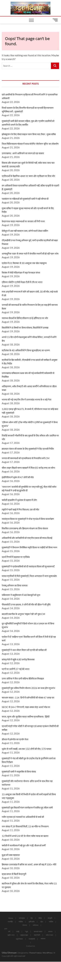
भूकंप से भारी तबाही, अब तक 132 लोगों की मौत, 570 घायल (26, 748)
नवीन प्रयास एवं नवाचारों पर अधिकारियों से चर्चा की (23, 816)
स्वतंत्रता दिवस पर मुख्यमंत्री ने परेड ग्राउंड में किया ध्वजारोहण (28, 518)
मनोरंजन (35, 925)
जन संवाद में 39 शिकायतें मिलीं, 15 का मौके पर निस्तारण (25, 826)
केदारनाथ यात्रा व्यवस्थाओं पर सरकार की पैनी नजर (23, 221)
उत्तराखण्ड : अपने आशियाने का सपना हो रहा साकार (23, 153)
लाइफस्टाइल (24, 935)
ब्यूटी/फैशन (19, 939)
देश (32, 918)
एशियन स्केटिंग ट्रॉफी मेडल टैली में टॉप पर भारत (22, 282)
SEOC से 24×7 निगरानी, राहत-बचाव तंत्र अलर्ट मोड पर (26, 707)
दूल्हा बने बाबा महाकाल (11, 854)
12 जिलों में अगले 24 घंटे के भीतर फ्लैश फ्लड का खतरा (25, 835)
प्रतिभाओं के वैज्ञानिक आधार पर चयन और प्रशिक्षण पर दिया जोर (28, 175)
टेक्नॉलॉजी (32, 939)
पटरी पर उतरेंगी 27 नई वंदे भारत (15, 669)
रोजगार (24, 925)
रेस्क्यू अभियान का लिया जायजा (14, 585)
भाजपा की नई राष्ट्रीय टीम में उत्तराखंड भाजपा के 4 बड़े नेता (26, 399)
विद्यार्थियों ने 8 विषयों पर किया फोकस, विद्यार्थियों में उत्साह (25, 327)
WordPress (47, 953)
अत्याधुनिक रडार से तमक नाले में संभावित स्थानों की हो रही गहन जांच (30, 253)
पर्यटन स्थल (49, 935)
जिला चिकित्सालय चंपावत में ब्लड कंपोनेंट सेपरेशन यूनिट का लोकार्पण (30, 143)
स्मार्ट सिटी (37, 935)
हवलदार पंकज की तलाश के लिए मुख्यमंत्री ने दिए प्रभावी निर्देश (28, 448)
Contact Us (30, 946)
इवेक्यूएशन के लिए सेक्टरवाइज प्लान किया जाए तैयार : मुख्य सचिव (29, 134)
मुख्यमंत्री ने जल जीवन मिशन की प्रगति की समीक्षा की (24, 649)
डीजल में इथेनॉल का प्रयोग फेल (15, 739)
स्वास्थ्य (43, 938)
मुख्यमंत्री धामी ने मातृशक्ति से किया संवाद (19, 771)
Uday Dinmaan (9, 952)
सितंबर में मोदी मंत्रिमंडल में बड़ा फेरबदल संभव (21, 272)
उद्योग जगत (10, 935)
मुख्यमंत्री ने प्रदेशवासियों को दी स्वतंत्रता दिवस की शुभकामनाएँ (28, 566)
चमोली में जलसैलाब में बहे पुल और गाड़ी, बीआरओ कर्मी (24, 845)
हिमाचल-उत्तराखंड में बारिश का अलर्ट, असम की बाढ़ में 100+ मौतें (29, 864)
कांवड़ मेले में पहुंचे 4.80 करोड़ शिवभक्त (18, 659)
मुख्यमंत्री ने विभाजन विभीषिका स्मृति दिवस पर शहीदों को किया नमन (29, 547)
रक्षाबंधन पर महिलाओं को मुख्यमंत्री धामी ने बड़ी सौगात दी (25, 198)
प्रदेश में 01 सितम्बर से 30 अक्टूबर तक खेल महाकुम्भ (24, 263)
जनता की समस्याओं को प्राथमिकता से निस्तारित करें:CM (25, 458)
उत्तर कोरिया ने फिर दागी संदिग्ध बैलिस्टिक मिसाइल (23, 678)
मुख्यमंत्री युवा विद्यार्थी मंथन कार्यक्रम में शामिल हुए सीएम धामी (27, 807)
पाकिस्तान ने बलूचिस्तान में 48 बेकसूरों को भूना (21, 594)
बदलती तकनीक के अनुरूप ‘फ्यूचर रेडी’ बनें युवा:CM (23, 614)
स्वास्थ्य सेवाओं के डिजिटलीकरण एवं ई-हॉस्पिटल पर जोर (25, 318)
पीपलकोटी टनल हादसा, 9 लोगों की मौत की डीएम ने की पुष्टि (26, 604)
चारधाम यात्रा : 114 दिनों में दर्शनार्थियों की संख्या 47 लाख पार (28, 697)
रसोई (17, 931)
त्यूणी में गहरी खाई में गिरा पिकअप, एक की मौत (20, 509)
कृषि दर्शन (31, 922)
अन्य (5, 929)
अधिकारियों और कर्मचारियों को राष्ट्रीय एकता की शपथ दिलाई (27, 537)
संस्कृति (50, 918)
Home (10, 918)
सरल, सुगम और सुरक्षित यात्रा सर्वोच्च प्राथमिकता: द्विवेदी (25, 716)
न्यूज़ (26, 931)
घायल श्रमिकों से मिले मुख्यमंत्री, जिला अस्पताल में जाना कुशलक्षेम (29, 575)
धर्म (9, 931)
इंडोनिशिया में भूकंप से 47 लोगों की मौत (18, 477)
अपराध (50, 931)
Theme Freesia (35, 953)
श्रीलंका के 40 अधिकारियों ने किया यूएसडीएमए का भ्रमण (26, 350)
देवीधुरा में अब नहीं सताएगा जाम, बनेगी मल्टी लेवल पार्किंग (25, 230)
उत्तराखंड (22, 918)
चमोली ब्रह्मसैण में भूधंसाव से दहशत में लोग (19, 499)
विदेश (40, 918)
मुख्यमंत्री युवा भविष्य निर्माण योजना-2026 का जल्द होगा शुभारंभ (28, 688)
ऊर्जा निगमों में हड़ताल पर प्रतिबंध (16, 556)
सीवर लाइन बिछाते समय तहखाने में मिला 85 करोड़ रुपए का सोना (28, 467)
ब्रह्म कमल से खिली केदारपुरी (14, 873)
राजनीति (10, 922)
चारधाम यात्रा (38, 931)
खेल (41, 922)
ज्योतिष (21, 922)
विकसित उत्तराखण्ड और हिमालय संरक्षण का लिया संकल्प (25, 528)
